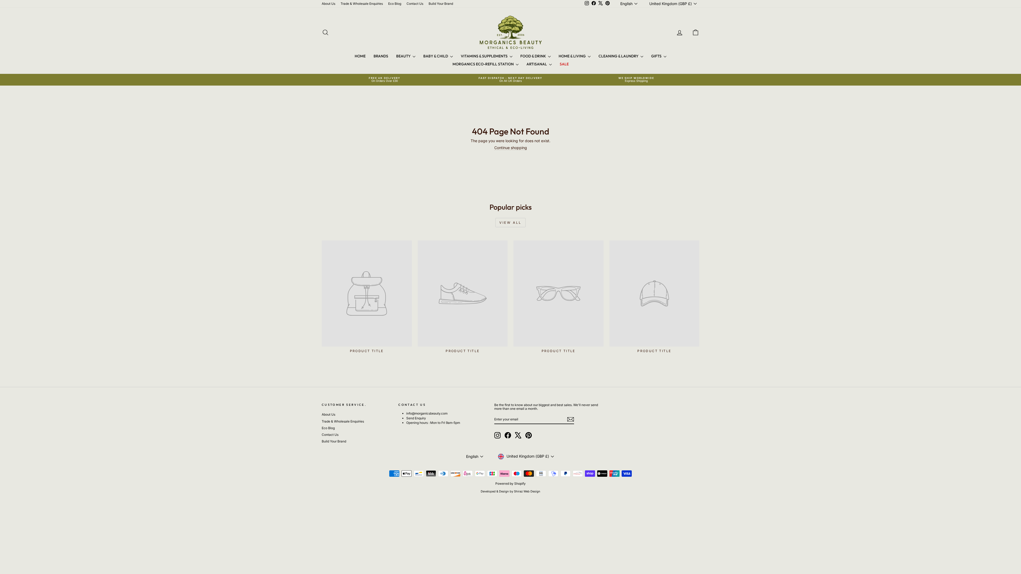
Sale (564, 64)
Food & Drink (533, 56)
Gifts (656, 56)
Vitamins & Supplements (484, 56)
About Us (328, 4)
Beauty (403, 56)
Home (360, 56)
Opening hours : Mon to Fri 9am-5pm (433, 423)
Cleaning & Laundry (619, 56)
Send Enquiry (416, 418)
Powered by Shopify (510, 484)
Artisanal (537, 64)
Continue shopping (510, 147)
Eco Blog (394, 4)
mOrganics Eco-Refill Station (483, 64)
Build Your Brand (441, 4)
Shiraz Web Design (527, 491)
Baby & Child (436, 56)
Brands (381, 56)
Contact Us (415, 4)
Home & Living (573, 56)
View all (510, 223)
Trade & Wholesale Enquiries (362, 4)
